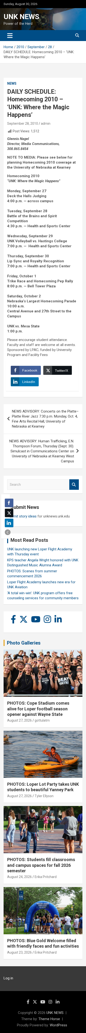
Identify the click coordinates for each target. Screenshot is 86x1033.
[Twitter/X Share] (9, 513)
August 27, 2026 (19, 720)
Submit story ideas (22, 516)
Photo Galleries (24, 643)
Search (74, 484)
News (11, 83)
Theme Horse (49, 1019)
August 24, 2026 (19, 877)
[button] (8, 532)
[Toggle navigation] (10, 35)
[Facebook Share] (9, 503)
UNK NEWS (21, 16)
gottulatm (42, 720)
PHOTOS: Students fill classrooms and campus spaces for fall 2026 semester (41, 865)
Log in (8, 978)
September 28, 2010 (22, 123)
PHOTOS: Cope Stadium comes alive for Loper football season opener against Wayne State (38, 709)
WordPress (58, 1025)
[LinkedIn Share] (9, 523)
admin (45, 123)
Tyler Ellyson (44, 796)
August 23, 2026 (19, 952)
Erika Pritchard (46, 877)
